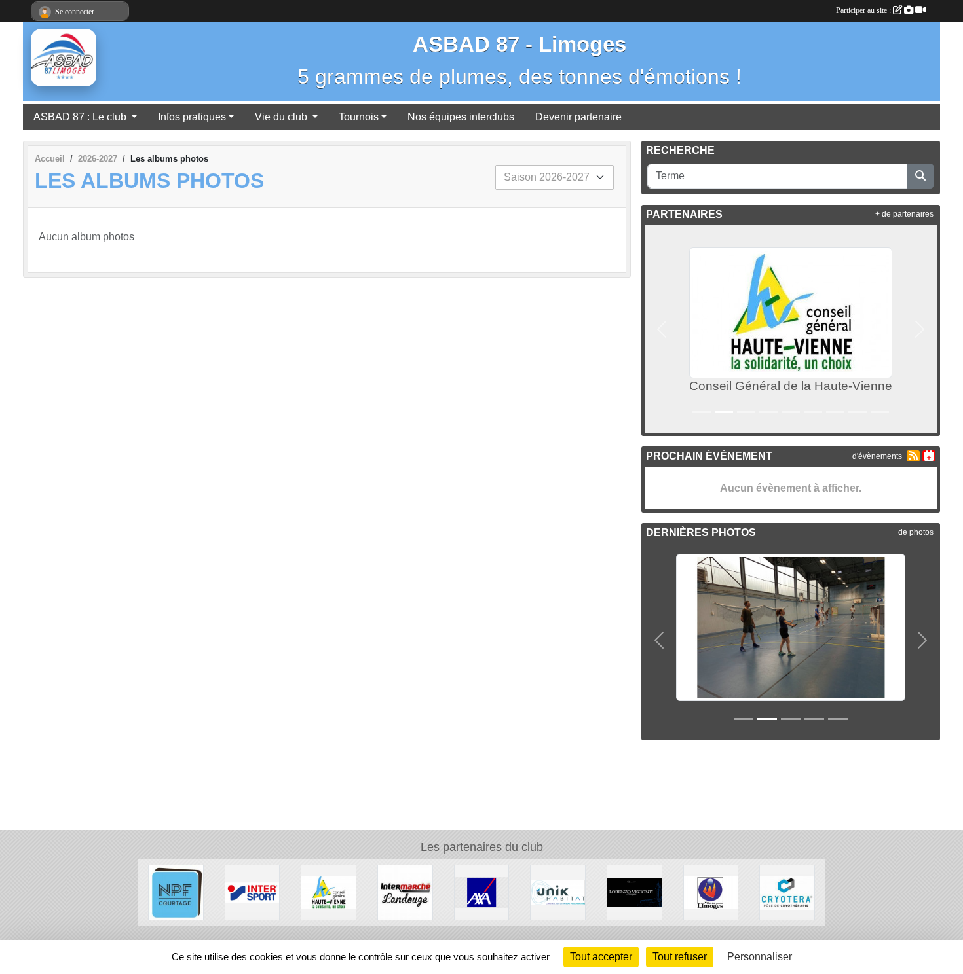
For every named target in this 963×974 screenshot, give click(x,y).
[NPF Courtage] (176, 891)
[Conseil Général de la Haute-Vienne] (328, 891)
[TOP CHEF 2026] (790, 626)
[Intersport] (252, 891)
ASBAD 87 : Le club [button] (81, 116)
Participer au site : (864, 10)
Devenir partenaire (578, 116)
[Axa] (482, 891)
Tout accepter (601, 956)
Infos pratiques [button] (192, 116)
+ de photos (913, 532)
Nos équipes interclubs (460, 116)
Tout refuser (679, 956)
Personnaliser (759, 956)
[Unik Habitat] (558, 891)
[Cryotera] (787, 891)
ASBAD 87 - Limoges (519, 44)
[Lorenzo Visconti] (634, 891)
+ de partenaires (904, 214)
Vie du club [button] (282, 116)
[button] (661, 329)
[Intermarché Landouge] (405, 891)
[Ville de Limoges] (711, 891)
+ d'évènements (874, 456)
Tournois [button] (359, 116)
